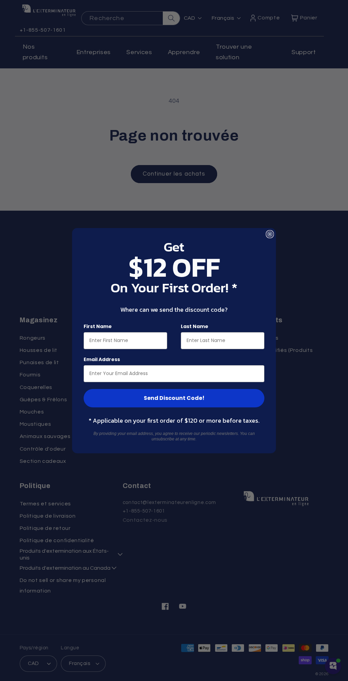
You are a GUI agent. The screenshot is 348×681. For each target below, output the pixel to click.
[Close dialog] (269, 234)
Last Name (194, 326)
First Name (98, 326)
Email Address (102, 359)
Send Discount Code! (174, 398)
